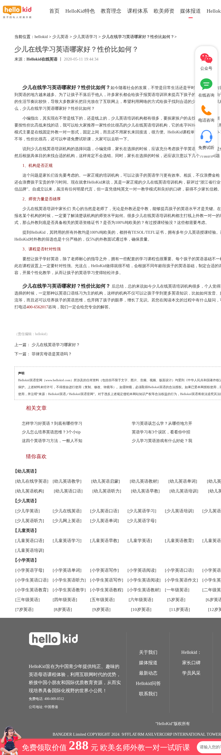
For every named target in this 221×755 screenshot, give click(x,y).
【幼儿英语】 (26, 471)
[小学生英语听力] (69, 580)
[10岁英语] (141, 609)
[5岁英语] (176, 599)
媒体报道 (190, 11)
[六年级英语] (141, 599)
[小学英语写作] (104, 570)
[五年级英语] (102, 599)
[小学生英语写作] (106, 580)
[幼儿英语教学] (67, 481)
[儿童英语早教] (104, 540)
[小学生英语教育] (31, 590)
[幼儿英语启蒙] (105, 481)
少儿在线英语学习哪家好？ (56, 345)
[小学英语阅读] (141, 570)
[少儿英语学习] (141, 511)
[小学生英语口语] (31, 580)
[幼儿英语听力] (106, 491)
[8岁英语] (63, 609)
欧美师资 (164, 11)
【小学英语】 (26, 560)
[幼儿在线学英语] (31, 481)
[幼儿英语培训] (183, 491)
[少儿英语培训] (179, 511)
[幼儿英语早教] (145, 491)
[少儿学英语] (27, 511)
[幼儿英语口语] (68, 491)
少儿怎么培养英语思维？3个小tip (51, 432)
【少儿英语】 (26, 501)
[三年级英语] (27, 599)
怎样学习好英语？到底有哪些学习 (52, 423)
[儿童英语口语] (29, 540)
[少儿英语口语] (104, 511)
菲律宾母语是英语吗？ (52, 354)
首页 (54, 11)
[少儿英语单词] (104, 520)
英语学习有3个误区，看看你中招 (161, 432)
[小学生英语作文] (181, 580)
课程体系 (137, 11)
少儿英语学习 (85, 37)
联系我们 (148, 693)
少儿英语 (60, 37)
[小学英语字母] (29, 570)
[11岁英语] (179, 609)
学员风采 (191, 673)
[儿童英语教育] (179, 540)
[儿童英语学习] (67, 540)
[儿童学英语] (139, 540)
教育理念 (111, 11)
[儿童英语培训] (29, 550)
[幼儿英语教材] (144, 481)
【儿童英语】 (26, 530)
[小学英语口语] (179, 570)
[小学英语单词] (67, 570)
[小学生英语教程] (106, 590)
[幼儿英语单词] (182, 481)
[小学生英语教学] (69, 590)
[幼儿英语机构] (29, 491)
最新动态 (148, 673)
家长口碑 (191, 662)
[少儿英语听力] (29, 520)
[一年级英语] (177, 590)
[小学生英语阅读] (144, 580)
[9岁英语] (101, 609)
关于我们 (148, 652)
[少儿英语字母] (141, 520)
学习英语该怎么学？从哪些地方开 (162, 423)
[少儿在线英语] (67, 511)
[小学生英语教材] (144, 590)
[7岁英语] (24, 609)
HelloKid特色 (80, 11)
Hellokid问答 (148, 683)
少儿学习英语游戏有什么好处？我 (162, 441)
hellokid (41, 37)
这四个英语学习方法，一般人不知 (52, 441)
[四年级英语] (65, 599)
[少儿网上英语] (67, 520)
